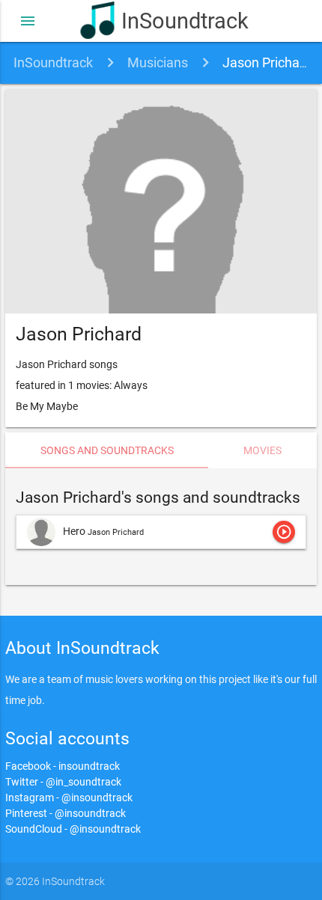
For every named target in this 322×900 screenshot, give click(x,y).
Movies (262, 450)
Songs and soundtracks (107, 450)
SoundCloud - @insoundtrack (73, 829)
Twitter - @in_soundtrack (63, 782)
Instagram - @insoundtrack (69, 797)
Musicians (157, 62)
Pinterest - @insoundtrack (65, 813)
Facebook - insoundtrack (62, 766)
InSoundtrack (181, 21)
